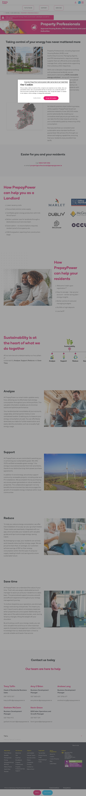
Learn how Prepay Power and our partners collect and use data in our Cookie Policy (46, 82)
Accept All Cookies (51, 98)
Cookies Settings (37, 97)
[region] (43, 91)
